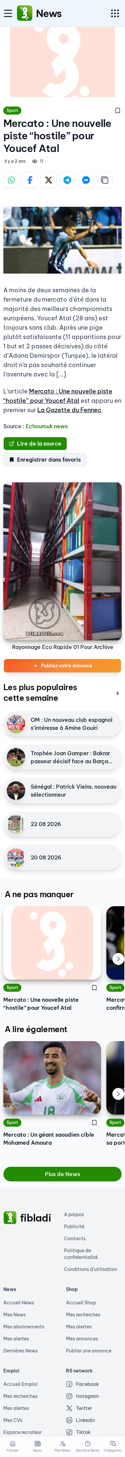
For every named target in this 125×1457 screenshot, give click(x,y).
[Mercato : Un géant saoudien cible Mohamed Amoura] (52, 1078)
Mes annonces (82, 1339)
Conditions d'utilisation (90, 1269)
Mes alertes (16, 1339)
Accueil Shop (81, 1303)
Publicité (74, 1227)
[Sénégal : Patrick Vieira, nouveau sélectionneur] (16, 790)
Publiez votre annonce (66, 666)
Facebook (87, 1384)
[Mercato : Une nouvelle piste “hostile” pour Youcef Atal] (52, 943)
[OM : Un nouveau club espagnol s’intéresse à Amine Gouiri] (16, 723)
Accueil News (18, 1303)
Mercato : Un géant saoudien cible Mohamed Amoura (48, 1138)
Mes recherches (83, 1315)
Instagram (87, 1396)
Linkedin (85, 1420)
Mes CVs (12, 1420)
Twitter (84, 1408)
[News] (25, 13)
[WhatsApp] (11, 180)
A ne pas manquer (39, 894)
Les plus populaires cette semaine (40, 692)
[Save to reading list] (117, 110)
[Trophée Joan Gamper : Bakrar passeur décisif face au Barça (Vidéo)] (16, 757)
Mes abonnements (23, 1327)
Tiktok (83, 1432)
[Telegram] (67, 180)
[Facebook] (30, 180)
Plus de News (62, 1174)
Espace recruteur (22, 1432)
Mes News (14, 1315)
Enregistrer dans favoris (49, 459)
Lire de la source (39, 443)
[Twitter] (49, 180)
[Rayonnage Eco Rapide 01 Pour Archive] (62, 561)
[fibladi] (10, 1218)
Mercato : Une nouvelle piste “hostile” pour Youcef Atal (41, 1003)
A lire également (36, 1029)
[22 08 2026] (16, 824)
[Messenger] (86, 180)
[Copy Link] (105, 180)
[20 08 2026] (16, 857)
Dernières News (20, 1351)
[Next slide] (118, 959)
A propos (74, 1214)
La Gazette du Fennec (69, 410)
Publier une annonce (88, 1351)
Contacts (75, 1239)
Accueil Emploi (20, 1384)
